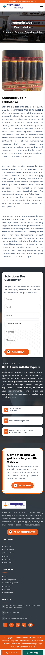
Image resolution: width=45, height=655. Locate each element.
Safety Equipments (11, 583)
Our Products (9, 549)
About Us (7, 546)
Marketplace (9, 553)
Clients (6, 556)
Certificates (8, 593)
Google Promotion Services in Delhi (19, 644)
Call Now (12, 652)
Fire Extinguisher (10, 580)
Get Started (24, 485)
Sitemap (7, 559)
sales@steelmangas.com (19, 421)
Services (7, 586)
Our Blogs (7, 589)
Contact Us (8, 563)
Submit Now (18, 351)
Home (8, 32)
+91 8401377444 (15, 411)
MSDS (6, 576)
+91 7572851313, (15, 409)
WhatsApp (34, 652)
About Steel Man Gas (24, 531)
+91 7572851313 (12, 612)
